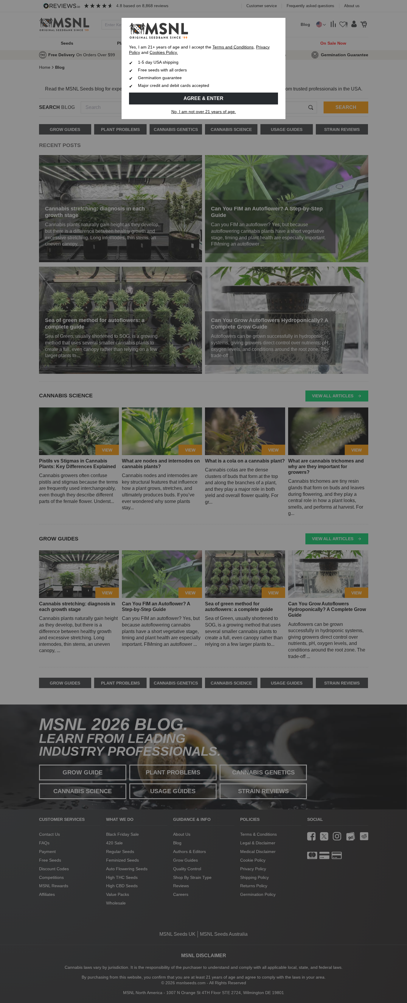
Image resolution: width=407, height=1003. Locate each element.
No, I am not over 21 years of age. (203, 112)
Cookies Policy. (164, 52)
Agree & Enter (203, 98)
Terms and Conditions (233, 47)
